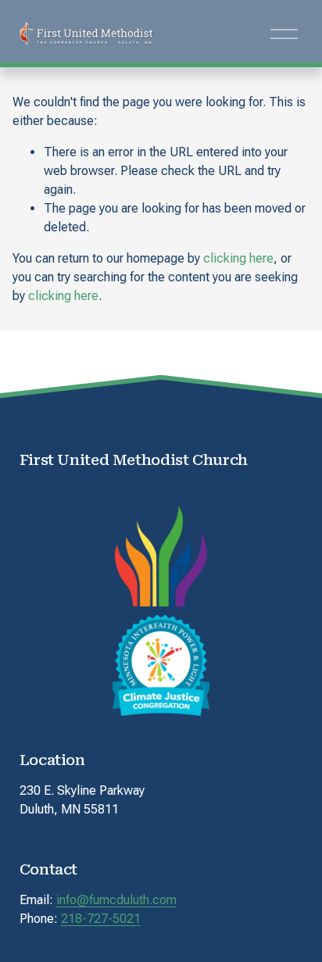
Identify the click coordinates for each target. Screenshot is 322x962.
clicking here (238, 258)
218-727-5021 (101, 918)
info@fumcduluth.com (116, 899)
